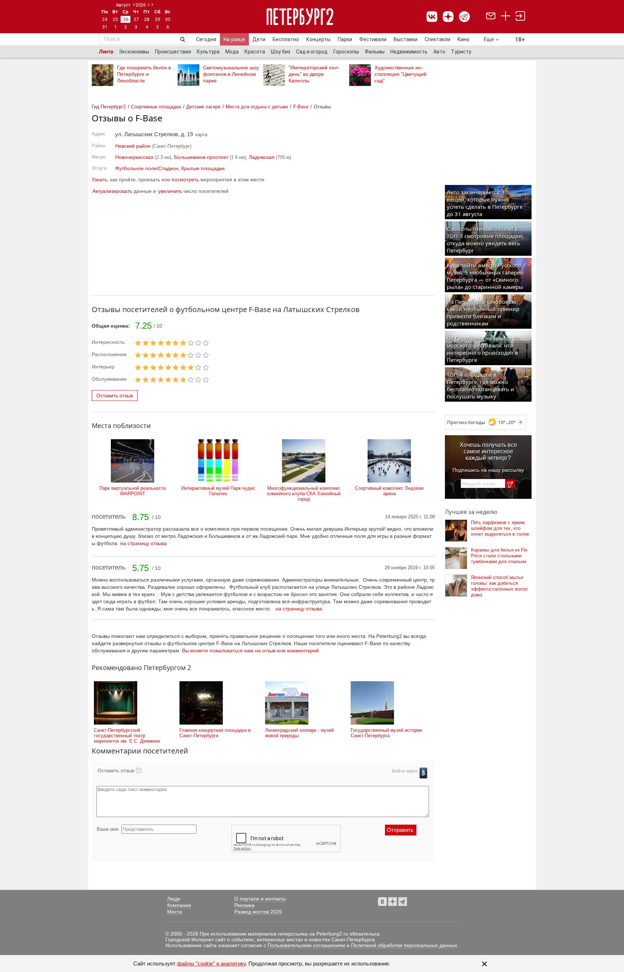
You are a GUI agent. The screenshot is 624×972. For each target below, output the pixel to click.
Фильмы (375, 52)
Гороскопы (346, 52)
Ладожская (261, 157)
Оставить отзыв (114, 395)
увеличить (170, 191)
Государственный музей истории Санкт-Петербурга (386, 732)
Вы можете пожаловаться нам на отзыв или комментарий (250, 650)
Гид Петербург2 (109, 106)
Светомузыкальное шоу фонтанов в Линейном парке (231, 74)
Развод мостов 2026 (258, 912)
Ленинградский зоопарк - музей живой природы (299, 732)
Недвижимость (409, 52)
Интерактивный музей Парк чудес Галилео (218, 490)
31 (104, 27)
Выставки (405, 39)
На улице (234, 39)
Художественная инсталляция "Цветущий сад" (400, 74)
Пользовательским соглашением (306, 945)
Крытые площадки (203, 168)
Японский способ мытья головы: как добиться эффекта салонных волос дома (499, 586)
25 (115, 19)
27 (136, 19)
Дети (258, 39)
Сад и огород (312, 52)
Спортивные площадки (156, 106)
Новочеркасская (134, 157)
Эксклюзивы (134, 52)
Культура (208, 52)
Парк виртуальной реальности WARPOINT (132, 490)
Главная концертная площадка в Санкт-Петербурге (215, 732)
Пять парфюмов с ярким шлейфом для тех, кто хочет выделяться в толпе (500, 528)
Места (174, 912)
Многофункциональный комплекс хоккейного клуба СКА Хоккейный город (304, 493)
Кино (463, 39)
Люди (173, 899)
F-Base (300, 106)
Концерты (318, 39)
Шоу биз (280, 52)
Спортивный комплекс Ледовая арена (389, 490)
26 (125, 19)
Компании (179, 905)
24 (104, 19)
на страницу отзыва (143, 543)
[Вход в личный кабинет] (520, 16)
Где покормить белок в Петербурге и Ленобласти (144, 74)
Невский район (133, 146)
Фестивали (372, 39)
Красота (254, 52)
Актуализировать (112, 191)
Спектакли (437, 39)
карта (201, 134)
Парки (345, 39)
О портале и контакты (260, 899)
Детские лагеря (203, 106)
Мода (232, 52)
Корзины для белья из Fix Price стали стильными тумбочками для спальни (499, 555)
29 (157, 19)
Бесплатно (286, 39)
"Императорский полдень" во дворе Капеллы (314, 74)
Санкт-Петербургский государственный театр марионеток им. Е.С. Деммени (127, 735)
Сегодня (206, 39)
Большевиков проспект (201, 157)
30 (167, 19)
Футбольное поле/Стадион (146, 168)
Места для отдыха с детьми (257, 106)
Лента (106, 52)
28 (146, 19)
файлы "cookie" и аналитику (211, 963)
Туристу (461, 52)
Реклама (244, 905)
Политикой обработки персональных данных (404, 945)
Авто (439, 52)
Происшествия (173, 52)
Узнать (99, 179)
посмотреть (185, 179)
